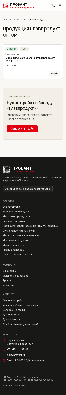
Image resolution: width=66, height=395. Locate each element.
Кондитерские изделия (16, 211)
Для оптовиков (12, 319)
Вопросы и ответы (14, 309)
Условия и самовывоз (15, 275)
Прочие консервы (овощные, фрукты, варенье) (31, 225)
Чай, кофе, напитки (14, 221)
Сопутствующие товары (17, 254)
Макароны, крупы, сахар (17, 216)
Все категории (11, 206)
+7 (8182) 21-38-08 (17, 349)
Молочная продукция (15, 240)
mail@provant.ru (16, 354)
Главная (7, 19)
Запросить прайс (22, 128)
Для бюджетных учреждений (20, 324)
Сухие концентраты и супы (19, 230)
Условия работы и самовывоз (20, 305)
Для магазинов (11, 314)
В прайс (55, 73)
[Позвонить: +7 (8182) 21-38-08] (53, 5)
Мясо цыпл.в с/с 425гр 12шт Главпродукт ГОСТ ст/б (30, 59)
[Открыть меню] (60, 5)
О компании (9, 270)
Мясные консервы (13, 244)
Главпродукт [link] (38, 19)
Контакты (8, 285)
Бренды (21, 19)
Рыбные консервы (13, 249)
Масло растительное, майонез (21, 235)
